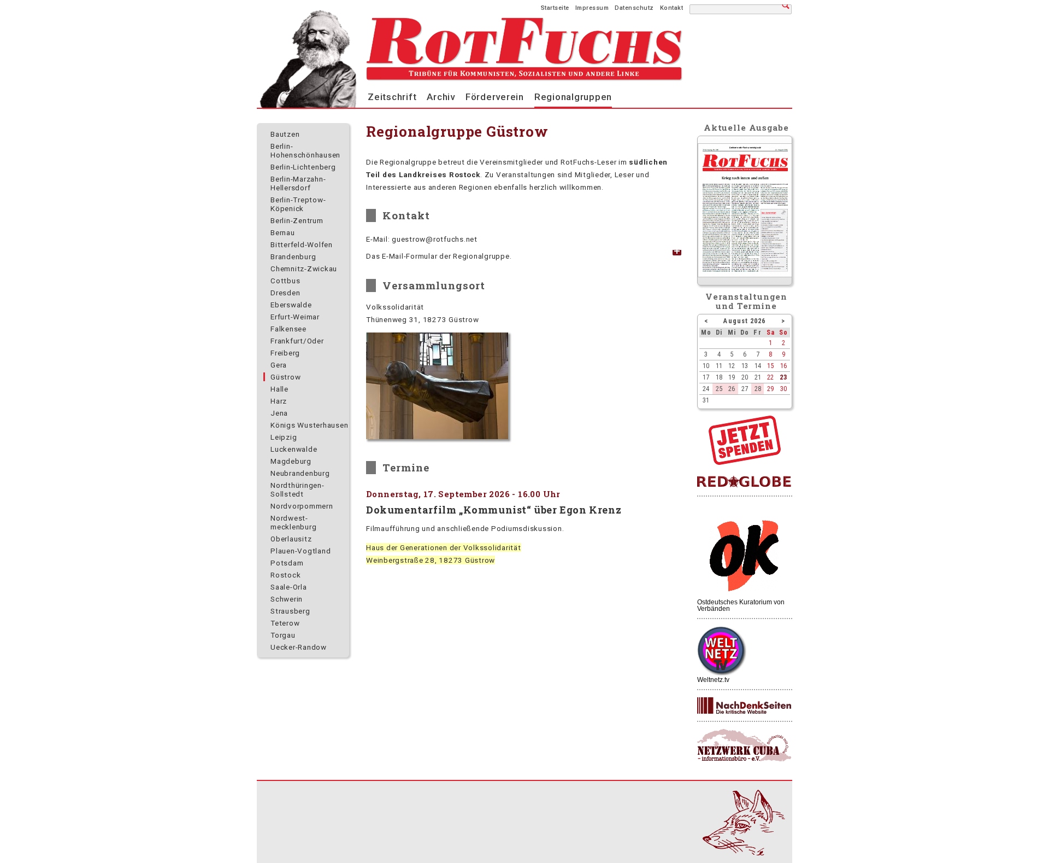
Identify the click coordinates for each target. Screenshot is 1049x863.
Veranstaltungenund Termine (746, 301)
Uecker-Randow (298, 647)
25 (719, 388)
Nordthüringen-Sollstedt (297, 489)
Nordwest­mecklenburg (293, 522)
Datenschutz (634, 7)
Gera (278, 364)
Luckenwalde (293, 449)
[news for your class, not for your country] (744, 482)
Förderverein (494, 96)
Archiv (441, 96)
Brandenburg (293, 256)
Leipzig (283, 437)
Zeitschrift (392, 96)
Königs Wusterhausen (309, 425)
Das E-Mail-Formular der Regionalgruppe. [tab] (438, 256)
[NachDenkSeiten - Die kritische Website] (744, 706)
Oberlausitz (290, 538)
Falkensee (288, 328)
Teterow (284, 623)
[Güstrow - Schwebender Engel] (437, 386)
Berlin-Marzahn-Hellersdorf (298, 183)
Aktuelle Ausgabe (746, 127)
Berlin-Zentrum (296, 220)
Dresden (285, 292)
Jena (279, 413)
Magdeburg (290, 461)
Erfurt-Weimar (295, 316)
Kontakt (671, 7)
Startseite (555, 7)
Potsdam (286, 562)
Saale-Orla (288, 586)
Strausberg (290, 611)
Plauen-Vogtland (300, 550)
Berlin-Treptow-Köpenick (298, 204)
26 (731, 388)
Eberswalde (291, 304)
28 (758, 388)
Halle (279, 388)
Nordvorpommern (301, 506)
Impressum (592, 7)
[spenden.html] (744, 462)
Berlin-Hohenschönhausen (305, 150)
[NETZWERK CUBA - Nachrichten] (744, 745)
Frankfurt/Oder (297, 340)
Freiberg (285, 352)
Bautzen (284, 134)
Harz (278, 400)
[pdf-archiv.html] (745, 274)
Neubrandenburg (300, 473)
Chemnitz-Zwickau (303, 268)
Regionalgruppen (573, 96)
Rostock (285, 574)
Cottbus (285, 280)
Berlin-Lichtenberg (303, 166)
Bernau (282, 232)
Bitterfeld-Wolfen (301, 244)
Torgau (283, 635)
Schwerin (286, 598)
